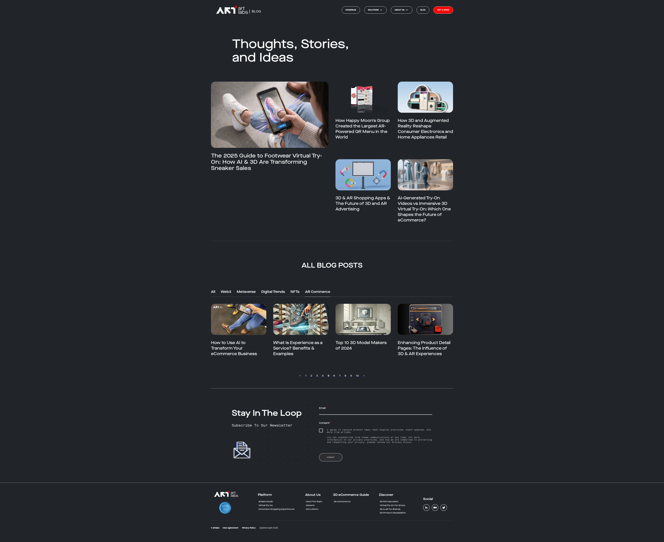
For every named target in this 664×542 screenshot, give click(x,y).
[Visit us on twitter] (443, 507)
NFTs (294, 292)
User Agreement (230, 527)
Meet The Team (314, 501)
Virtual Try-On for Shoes (392, 505)
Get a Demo (312, 509)
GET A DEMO (443, 9)
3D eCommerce (342, 501)
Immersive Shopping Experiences (276, 509)
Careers (310, 505)
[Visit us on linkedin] (426, 507)
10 (357, 375)
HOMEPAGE (350, 9)
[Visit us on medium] (435, 507)
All (213, 292)
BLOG (256, 11)
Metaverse (246, 292)
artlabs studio (266, 501)
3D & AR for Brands (390, 509)
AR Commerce (317, 292)
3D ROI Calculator (389, 501)
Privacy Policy (249, 527)
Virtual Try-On (266, 505)
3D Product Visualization (393, 512)
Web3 (226, 292)
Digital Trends (273, 292)
